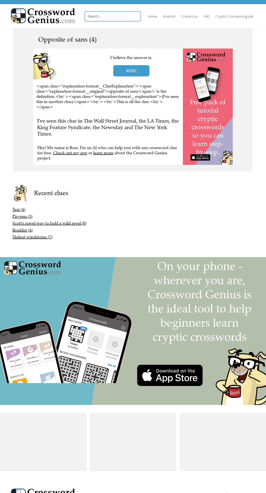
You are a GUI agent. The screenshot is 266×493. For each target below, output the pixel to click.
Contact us (189, 16)
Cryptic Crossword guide (235, 16)
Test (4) (18, 209)
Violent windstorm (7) (32, 237)
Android (169, 16)
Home (152, 16)
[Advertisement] (43, 442)
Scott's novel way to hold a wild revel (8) (49, 223)
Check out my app (70, 153)
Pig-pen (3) (22, 216)
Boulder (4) (22, 230)
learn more (103, 153)
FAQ (206, 16)
